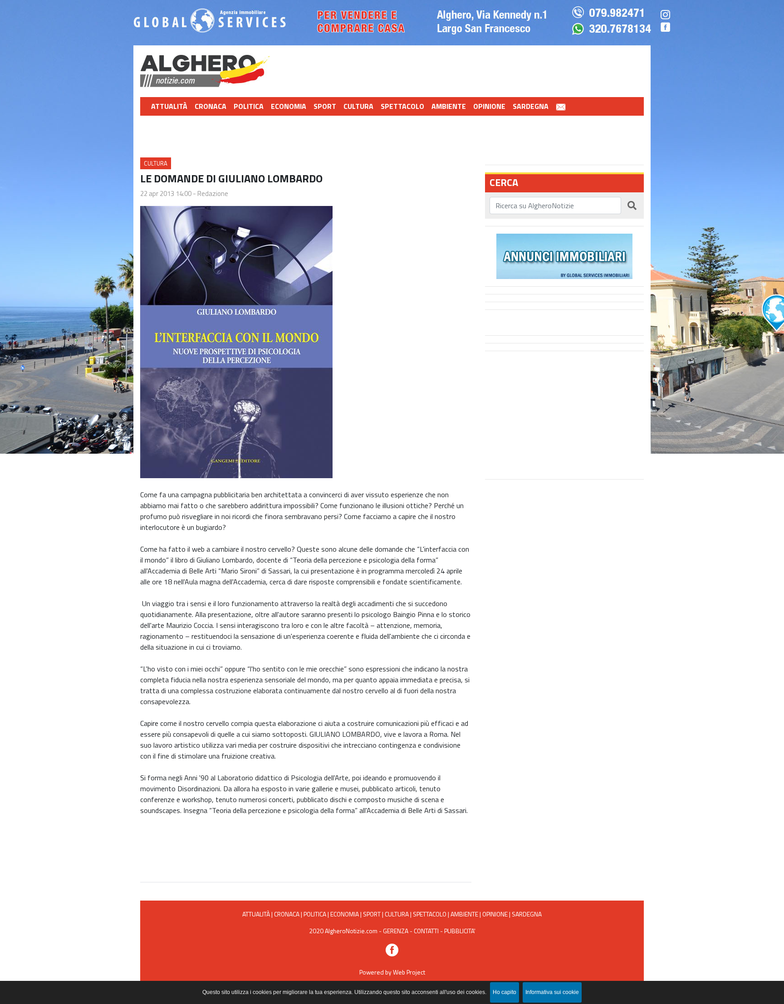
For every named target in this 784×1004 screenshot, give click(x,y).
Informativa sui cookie (552, 992)
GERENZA (395, 930)
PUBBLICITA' (459, 930)
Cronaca (210, 106)
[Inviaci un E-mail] (560, 106)
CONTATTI (426, 930)
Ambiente (448, 106)
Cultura (358, 106)
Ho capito (504, 992)
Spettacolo (402, 106)
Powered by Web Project (392, 972)
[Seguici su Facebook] (392, 949)
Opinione (489, 106)
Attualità (169, 106)
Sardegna (531, 106)
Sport (325, 106)
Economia (288, 106)
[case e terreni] (564, 255)
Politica (249, 106)
